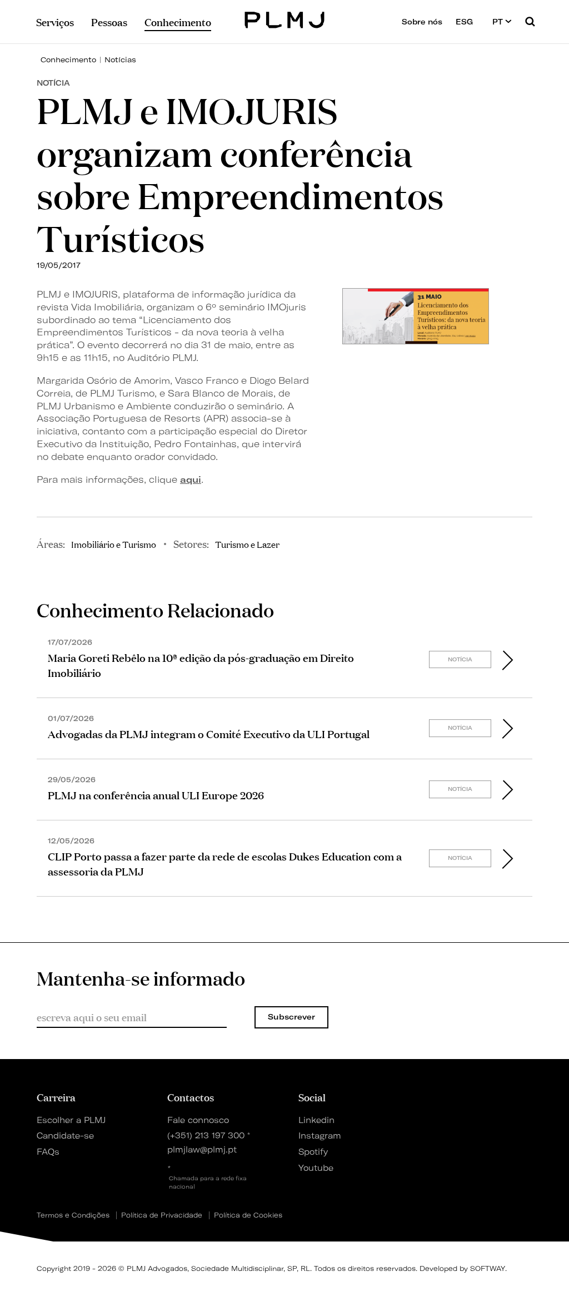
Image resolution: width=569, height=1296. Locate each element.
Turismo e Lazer (247, 544)
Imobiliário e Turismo (113, 544)
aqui (190, 479)
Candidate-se (65, 1136)
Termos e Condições (73, 1215)
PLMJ (284, 18)
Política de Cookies (248, 1215)
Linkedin (316, 1120)
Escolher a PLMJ (71, 1120)
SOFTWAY (487, 1268)
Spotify (313, 1152)
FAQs (48, 1152)
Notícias (120, 59)
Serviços (55, 21)
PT (498, 21)
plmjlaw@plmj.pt (202, 1150)
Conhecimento (68, 59)
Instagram (319, 1136)
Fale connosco (198, 1120)
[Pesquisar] (530, 21)
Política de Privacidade (161, 1215)
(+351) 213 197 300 (205, 1136)
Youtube (315, 1168)
